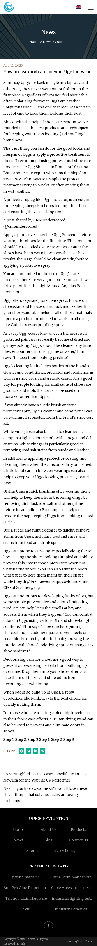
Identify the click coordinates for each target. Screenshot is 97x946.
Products (78, 829)
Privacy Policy (63, 850)
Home (34, 42)
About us (49, 829)
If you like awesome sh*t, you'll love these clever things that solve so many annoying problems (45, 794)
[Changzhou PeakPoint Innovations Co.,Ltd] (8, 7)
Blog (48, 840)
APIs (26, 909)
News (47, 42)
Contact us (78, 840)
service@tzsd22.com (80, 941)
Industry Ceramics (71, 909)
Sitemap (33, 850)
